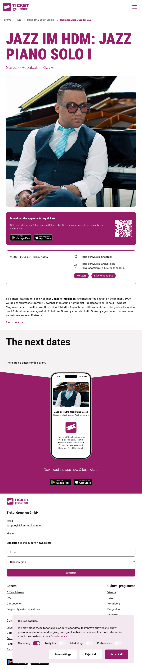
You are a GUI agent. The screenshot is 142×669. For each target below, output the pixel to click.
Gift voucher (14, 603)
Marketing (76, 643)
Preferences (104, 643)
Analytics (50, 643)
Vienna (111, 592)
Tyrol (19, 19)
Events (7, 19)
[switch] (36, 643)
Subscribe (71, 572)
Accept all (116, 654)
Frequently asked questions (23, 609)
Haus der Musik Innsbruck (41, 19)
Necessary (24, 643)
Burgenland (114, 609)
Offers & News (15, 592)
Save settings (62, 654)
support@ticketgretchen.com (24, 525)
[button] (71, 322)
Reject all (90, 654)
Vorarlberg (113, 603)
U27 (9, 598)
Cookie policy (59, 636)
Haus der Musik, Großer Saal (75, 19)
